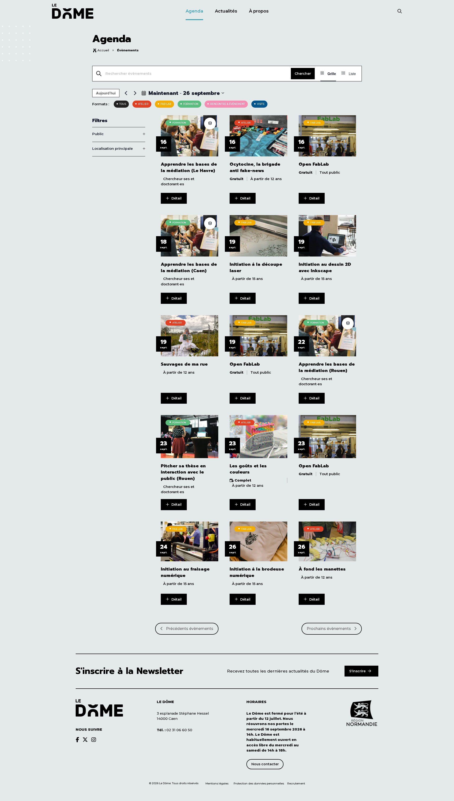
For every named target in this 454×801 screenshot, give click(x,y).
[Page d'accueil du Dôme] (99, 707)
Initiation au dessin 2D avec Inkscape (325, 267)
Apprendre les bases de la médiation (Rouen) (327, 367)
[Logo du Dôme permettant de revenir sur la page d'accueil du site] (72, 11)
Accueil (103, 50)
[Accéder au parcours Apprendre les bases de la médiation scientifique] (210, 123)
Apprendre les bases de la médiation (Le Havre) (189, 167)
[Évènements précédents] (126, 93)
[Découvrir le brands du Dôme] (77, 739)
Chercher (303, 73)
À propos (259, 11)
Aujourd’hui (106, 93)
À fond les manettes (322, 569)
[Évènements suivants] (135, 93)
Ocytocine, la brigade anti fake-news (255, 167)
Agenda (194, 11)
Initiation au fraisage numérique (185, 572)
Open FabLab (314, 164)
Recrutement (296, 783)
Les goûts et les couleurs (248, 469)
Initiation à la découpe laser (256, 267)
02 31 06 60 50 (174, 730)
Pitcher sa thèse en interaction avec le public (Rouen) (183, 472)
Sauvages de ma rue (184, 364)
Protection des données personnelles (259, 783)
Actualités (226, 11)
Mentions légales (216, 783)
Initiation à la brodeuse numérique (257, 572)
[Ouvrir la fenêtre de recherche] (399, 11)
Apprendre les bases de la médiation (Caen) (189, 267)
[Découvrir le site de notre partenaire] (361, 713)
